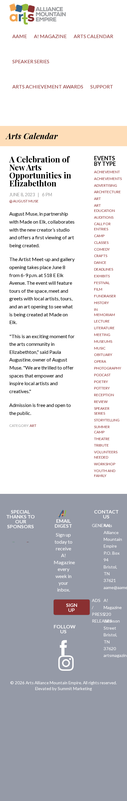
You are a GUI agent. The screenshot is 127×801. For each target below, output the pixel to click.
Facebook (63, 647)
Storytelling (107, 420)
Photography (107, 368)
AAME (19, 36)
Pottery (102, 388)
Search (15, 113)
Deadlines (103, 269)
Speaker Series (30, 61)
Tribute (101, 445)
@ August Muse (24, 201)
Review (101, 401)
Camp (99, 235)
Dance (100, 262)
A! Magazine (50, 36)
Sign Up (71, 607)
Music (99, 348)
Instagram (66, 663)
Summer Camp (102, 429)
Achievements (108, 178)
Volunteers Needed (105, 454)
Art (33, 425)
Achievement (107, 172)
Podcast (102, 375)
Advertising (105, 185)
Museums (103, 341)
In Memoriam (104, 312)
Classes (101, 242)
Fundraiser (105, 296)
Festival (102, 282)
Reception (104, 395)
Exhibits (102, 276)
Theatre (102, 438)
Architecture (107, 192)
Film (98, 289)
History (101, 302)
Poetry (101, 381)
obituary (103, 354)
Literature (104, 328)
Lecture (102, 321)
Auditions (103, 217)
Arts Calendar (93, 36)
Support (101, 86)
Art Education (104, 208)
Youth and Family (104, 473)
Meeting (102, 334)
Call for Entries (102, 226)
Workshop (104, 464)
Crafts (100, 255)
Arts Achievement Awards (47, 86)
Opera (100, 361)
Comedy (102, 249)
